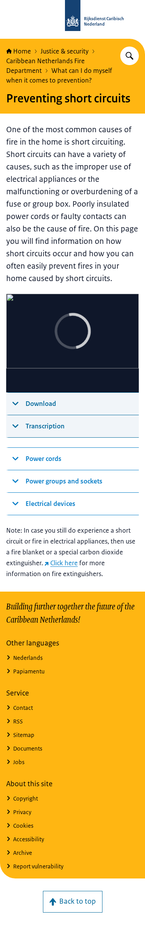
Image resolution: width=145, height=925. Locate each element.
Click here (64, 563)
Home (22, 51)
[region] (72, 343)
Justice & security (65, 51)
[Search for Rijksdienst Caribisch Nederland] (129, 56)
